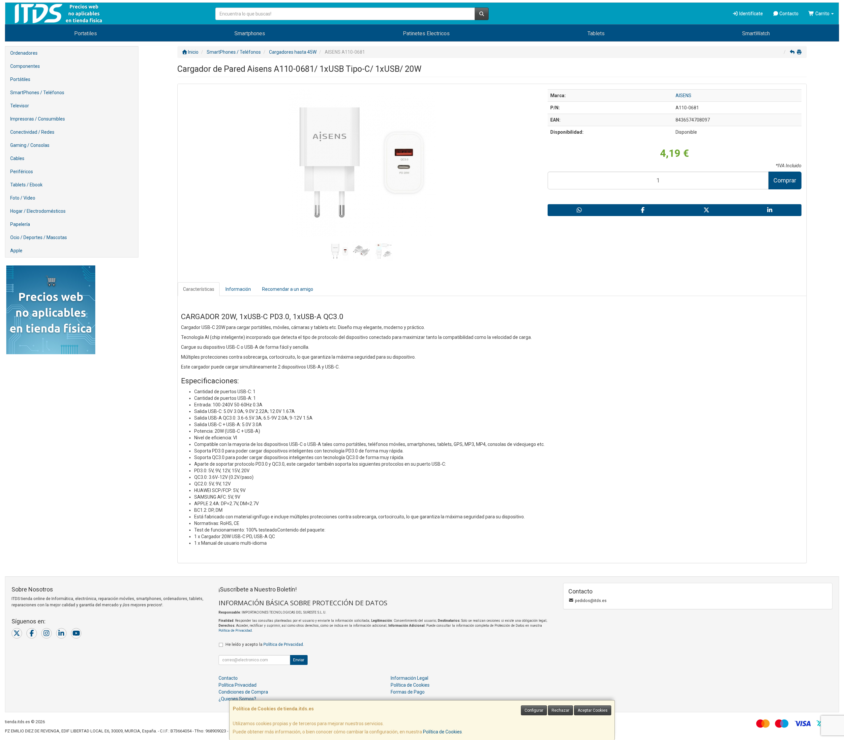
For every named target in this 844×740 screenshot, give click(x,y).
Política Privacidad (237, 685)
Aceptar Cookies (593, 710)
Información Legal (409, 678)
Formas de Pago (408, 692)
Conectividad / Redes (32, 132)
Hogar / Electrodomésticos (38, 211)
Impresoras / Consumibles (37, 119)
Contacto (788, 13)
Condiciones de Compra (243, 692)
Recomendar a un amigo (287, 289)
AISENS (683, 95)
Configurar (534, 710)
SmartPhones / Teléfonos (37, 92)
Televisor (19, 105)
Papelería (20, 224)
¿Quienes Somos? (237, 698)
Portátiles (20, 79)
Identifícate (750, 13)
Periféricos (21, 171)
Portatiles (85, 33)
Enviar (298, 660)
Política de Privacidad (235, 630)
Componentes (25, 66)
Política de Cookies (442, 731)
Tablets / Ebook (26, 184)
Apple (16, 250)
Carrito (822, 13)
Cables (17, 158)
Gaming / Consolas (29, 145)
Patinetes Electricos (426, 33)
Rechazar (560, 710)
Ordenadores (24, 53)
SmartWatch (756, 33)
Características (198, 289)
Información (238, 289)
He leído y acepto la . (265, 644)
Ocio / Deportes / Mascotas (38, 237)
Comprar (784, 180)
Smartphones (249, 33)
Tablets (596, 33)
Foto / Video (22, 198)
